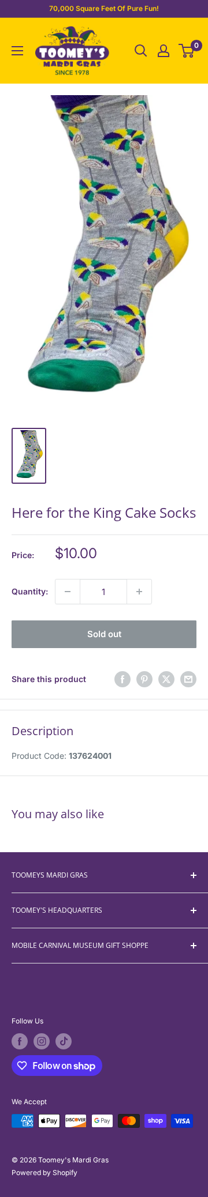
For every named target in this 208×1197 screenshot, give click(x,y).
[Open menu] (17, 50)
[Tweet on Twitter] (166, 679)
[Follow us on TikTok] (63, 1041)
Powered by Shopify (44, 1172)
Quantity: (30, 591)
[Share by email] (188, 679)
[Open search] (141, 50)
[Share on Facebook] (122, 679)
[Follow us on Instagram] (42, 1041)
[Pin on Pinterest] (144, 679)
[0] (187, 51)
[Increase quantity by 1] (139, 591)
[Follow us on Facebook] (20, 1041)
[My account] (163, 50)
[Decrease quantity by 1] (67, 591)
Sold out (104, 633)
